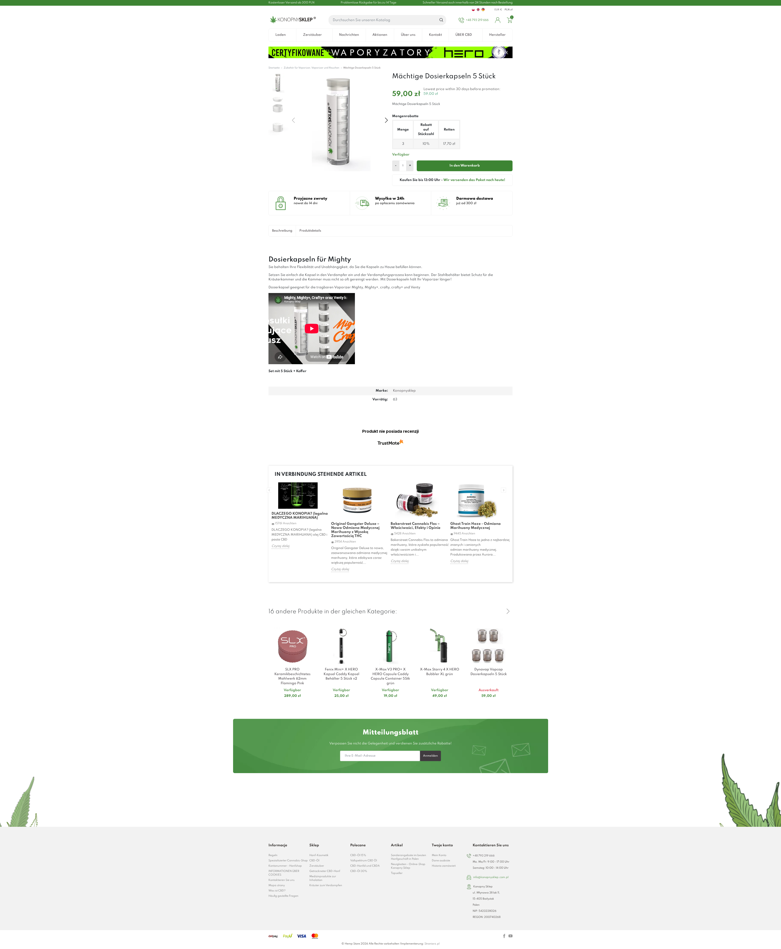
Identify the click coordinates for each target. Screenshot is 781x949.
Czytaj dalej (280, 546)
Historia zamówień (444, 866)
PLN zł (509, 10)
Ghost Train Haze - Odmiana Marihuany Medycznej (475, 526)
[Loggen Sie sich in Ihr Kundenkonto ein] (497, 20)
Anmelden (430, 755)
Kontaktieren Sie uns (281, 880)
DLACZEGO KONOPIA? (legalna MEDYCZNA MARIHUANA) (300, 516)
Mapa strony (276, 885)
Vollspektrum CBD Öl (363, 860)
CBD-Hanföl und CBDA (365, 866)
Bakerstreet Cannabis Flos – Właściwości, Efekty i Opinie (415, 526)
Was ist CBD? (277, 890)
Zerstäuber (316, 866)
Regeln (272, 855)
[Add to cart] (311, 704)
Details (287, 703)
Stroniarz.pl (432, 943)
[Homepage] (292, 20)
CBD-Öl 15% (358, 855)
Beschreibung (282, 230)
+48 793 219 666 (484, 855)
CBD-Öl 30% (358, 871)
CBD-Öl (314, 860)
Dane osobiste (441, 860)
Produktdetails (310, 230)
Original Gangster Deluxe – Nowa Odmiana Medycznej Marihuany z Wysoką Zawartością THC (355, 530)
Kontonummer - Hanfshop (285, 866)
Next (503, 490)
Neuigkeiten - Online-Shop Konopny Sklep (408, 866)
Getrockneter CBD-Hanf (324, 871)
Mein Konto (439, 855)
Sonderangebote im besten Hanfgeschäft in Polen (408, 857)
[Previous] (498, 611)
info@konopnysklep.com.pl (490, 877)
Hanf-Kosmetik (318, 855)
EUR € (498, 10)
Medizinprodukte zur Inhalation (322, 878)
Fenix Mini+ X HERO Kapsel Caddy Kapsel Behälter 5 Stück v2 (341, 674)
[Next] (508, 611)
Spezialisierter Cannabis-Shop (288, 860)
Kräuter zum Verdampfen (325, 885)
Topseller (396, 873)
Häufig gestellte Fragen (283, 896)
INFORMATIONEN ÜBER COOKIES (283, 873)
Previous (269, 490)
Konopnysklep (404, 390)
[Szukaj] (441, 20)
